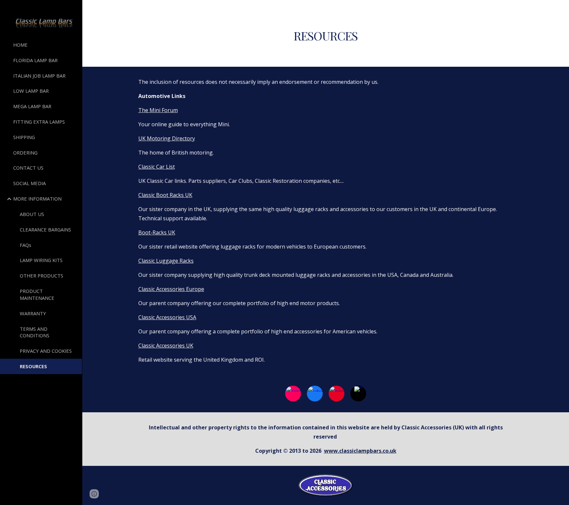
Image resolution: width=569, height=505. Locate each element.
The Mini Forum (158, 110)
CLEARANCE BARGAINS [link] (45, 229)
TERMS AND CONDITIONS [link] (34, 332)
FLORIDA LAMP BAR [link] (35, 60)
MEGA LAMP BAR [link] (32, 106)
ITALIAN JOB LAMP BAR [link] (39, 75)
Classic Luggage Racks (166, 260)
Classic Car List (156, 166)
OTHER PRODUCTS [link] (41, 275)
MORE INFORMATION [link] (37, 198)
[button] (561, 9)
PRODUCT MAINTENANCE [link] (37, 294)
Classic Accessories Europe (171, 289)
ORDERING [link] (25, 152)
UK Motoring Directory (166, 138)
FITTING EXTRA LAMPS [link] (39, 121)
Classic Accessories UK (165, 345)
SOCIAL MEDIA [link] (29, 183)
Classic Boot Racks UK (165, 195)
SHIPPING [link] (24, 137)
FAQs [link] (25, 245)
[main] (326, 36)
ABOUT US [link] (32, 214)
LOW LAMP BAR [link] (31, 90)
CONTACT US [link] (28, 167)
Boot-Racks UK (156, 232)
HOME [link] (20, 44)
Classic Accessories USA (167, 317)
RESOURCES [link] (33, 366)
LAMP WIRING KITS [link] (41, 260)
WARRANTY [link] (33, 313)
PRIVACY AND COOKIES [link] (46, 351)
